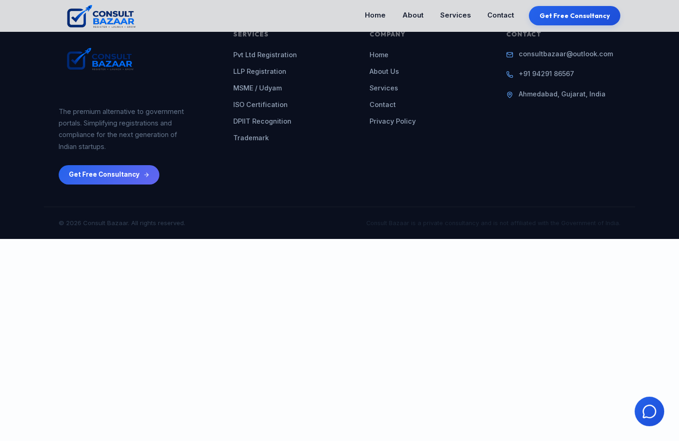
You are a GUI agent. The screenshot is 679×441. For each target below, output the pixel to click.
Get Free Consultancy (575, 16)
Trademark (251, 138)
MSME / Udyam (257, 88)
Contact (500, 15)
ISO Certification (260, 104)
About (413, 15)
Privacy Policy (393, 121)
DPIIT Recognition (262, 121)
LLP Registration (259, 71)
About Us (384, 71)
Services (455, 15)
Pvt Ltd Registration (265, 55)
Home (375, 15)
